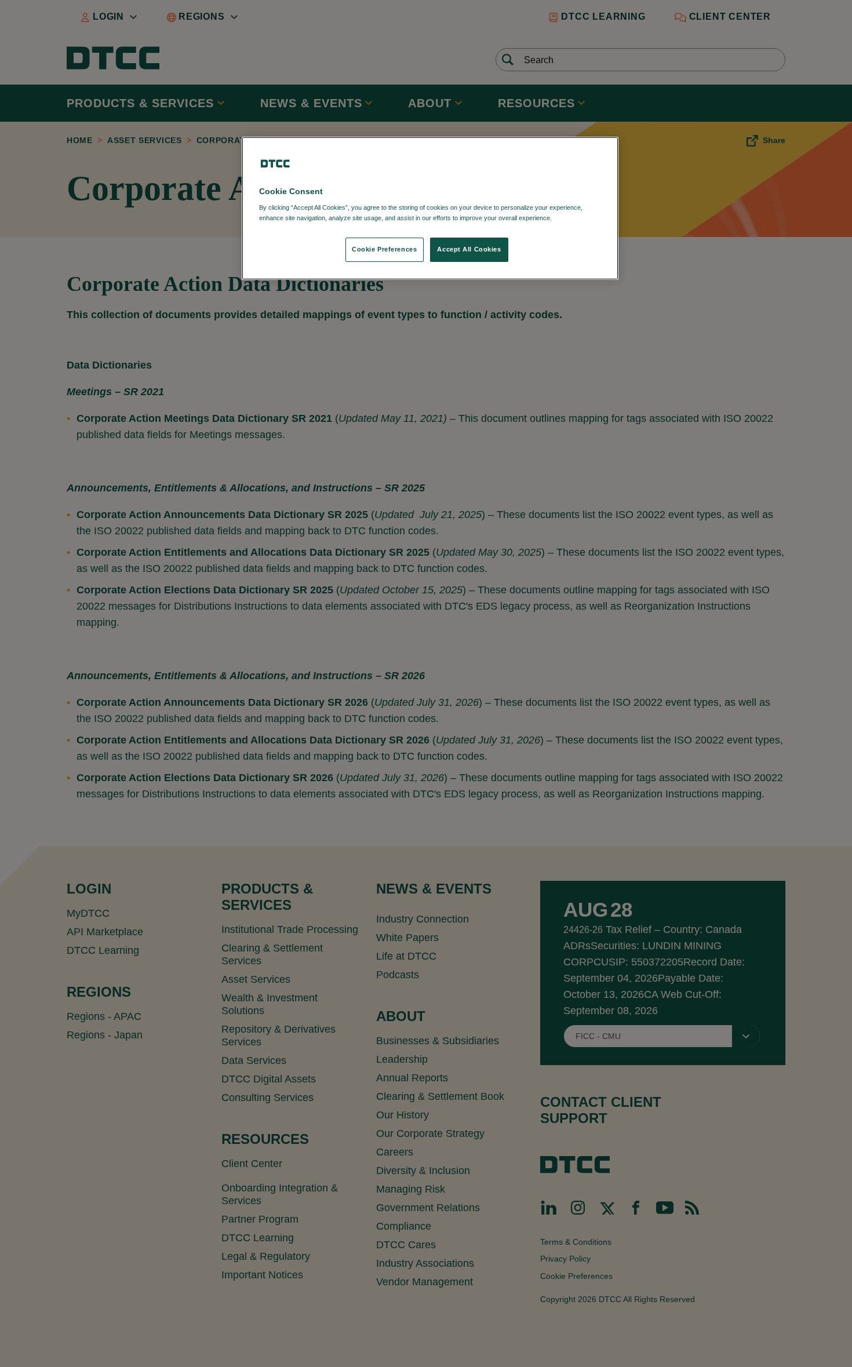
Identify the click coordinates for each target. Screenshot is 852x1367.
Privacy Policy (577, 217)
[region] (430, 208)
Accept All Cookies (469, 249)
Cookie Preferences (384, 249)
